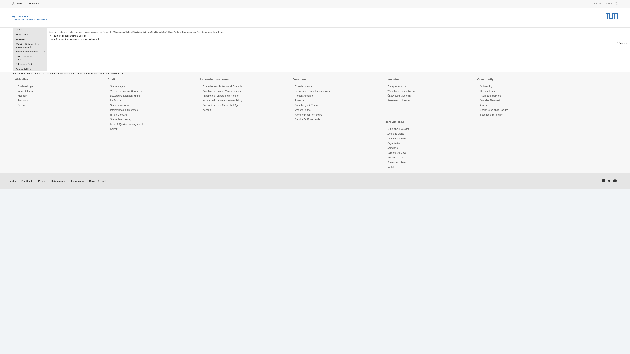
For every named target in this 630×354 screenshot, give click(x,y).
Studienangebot (118, 86)
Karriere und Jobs (396, 152)
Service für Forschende (307, 119)
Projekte (299, 100)
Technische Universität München (612, 15)
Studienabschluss (119, 105)
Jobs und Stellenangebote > (71, 32)
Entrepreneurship (396, 86)
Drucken (622, 43)
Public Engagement (490, 95)
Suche (609, 3)
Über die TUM (394, 122)
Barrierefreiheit (97, 181)
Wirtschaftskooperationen (401, 91)
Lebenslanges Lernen (215, 79)
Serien (21, 105)
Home (19, 30)
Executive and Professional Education (223, 86)
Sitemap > (53, 32)
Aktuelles (21, 79)
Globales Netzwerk (490, 100)
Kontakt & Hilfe (43, 69)
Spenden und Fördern (491, 114)
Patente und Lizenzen (398, 100)
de (595, 3)
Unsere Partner (303, 109)
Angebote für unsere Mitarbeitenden (222, 91)
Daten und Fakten (396, 138)
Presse (42, 181)
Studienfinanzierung (120, 119)
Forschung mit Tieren (306, 105)
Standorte (392, 148)
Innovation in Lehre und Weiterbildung (222, 100)
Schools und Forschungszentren (312, 91)
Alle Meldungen (26, 86)
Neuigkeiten (43, 34)
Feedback (26, 181)
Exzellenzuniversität (398, 129)
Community (485, 79)
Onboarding (486, 86)
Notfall (390, 167)
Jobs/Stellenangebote (43, 51)
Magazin (22, 95)
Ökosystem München (399, 95)
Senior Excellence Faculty (494, 109)
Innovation (392, 79)
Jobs (13, 181)
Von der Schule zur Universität (126, 91)
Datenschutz (58, 181)
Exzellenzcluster (304, 86)
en (600, 3)
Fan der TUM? (395, 157)
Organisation (394, 143)
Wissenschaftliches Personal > (98, 32)
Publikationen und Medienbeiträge (221, 105)
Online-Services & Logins (43, 56)
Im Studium (116, 100)
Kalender (43, 39)
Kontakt (114, 129)
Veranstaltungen (26, 91)
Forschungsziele (304, 95)
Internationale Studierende (124, 109)
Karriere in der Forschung (308, 114)
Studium (113, 79)
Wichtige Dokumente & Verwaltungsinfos (43, 44)
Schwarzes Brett (43, 64)
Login (19, 3)
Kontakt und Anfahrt (397, 162)
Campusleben (487, 91)
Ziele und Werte (395, 133)
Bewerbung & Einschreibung (125, 95)
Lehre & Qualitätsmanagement (126, 124)
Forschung (300, 79)
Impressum (77, 181)
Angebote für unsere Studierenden (221, 95)
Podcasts (23, 100)
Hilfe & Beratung (118, 114)
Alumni (483, 105)
